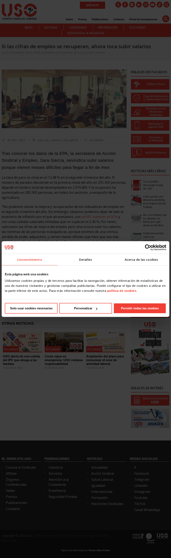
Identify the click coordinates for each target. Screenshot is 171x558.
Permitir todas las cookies (140, 308)
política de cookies (121, 290)
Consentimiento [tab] (29, 259)
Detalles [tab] (85, 259)
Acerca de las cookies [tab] (141, 259)
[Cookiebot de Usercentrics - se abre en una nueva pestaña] (148, 247)
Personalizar (83, 308)
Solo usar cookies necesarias (31, 308)
